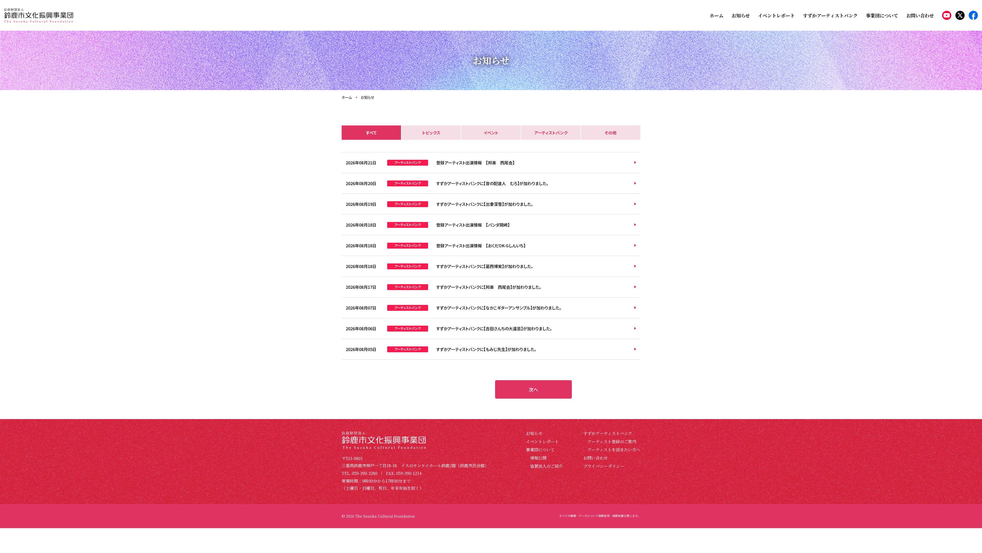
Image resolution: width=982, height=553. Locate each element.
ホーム (347, 97)
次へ (533, 389)
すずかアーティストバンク (607, 433)
